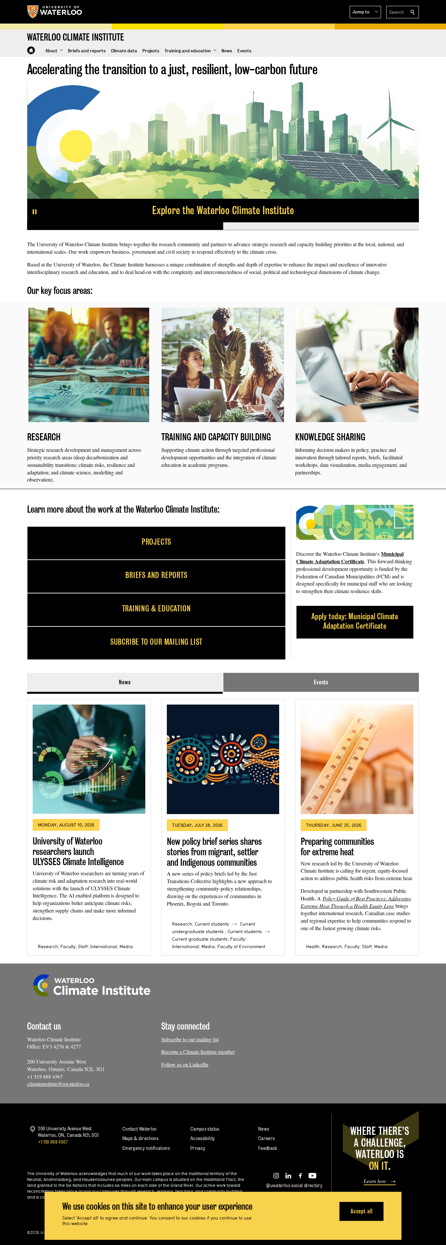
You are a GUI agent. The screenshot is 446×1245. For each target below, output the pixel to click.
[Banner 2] (321, 226)
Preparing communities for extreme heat (337, 847)
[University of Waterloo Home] (55, 11)
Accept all (362, 1211)
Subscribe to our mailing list (190, 1039)
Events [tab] (321, 682)
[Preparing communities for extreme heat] (357, 759)
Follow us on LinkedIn (184, 1064)
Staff (83, 946)
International (103, 946)
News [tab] (125, 682)
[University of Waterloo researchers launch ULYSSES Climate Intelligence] (89, 759)
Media (126, 946)
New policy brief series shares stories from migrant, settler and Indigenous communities (214, 852)
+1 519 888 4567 (53, 1142)
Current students (212, 924)
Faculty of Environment (241, 946)
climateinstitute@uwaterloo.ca (58, 1083)
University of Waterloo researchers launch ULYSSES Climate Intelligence (78, 851)
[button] (365, 12)
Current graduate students (200, 939)
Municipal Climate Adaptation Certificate (350, 557)
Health (312, 946)
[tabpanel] (223, 825)
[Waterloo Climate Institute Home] (31, 50)
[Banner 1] (125, 226)
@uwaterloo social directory (294, 1185)
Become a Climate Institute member (198, 1051)
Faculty (67, 946)
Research (48, 946)
